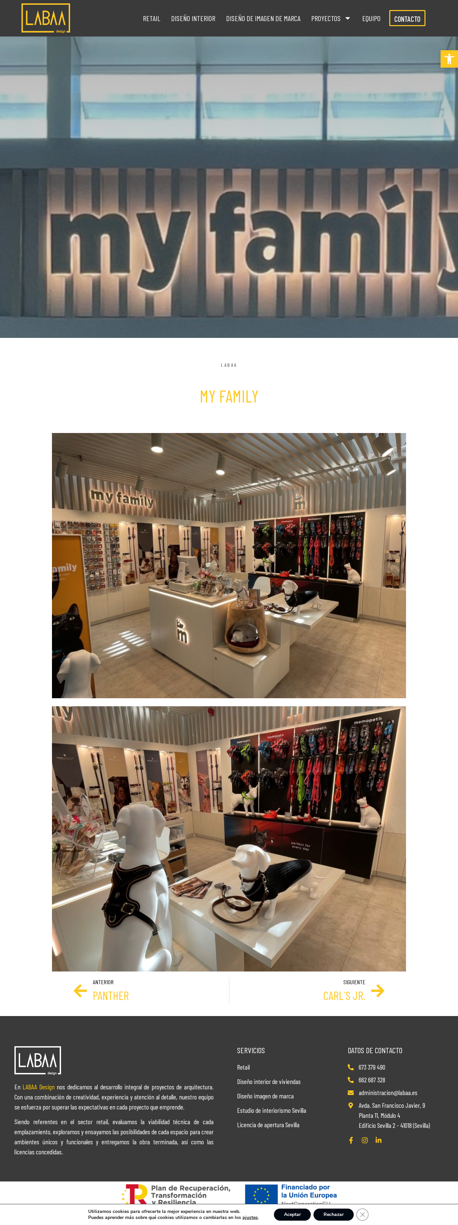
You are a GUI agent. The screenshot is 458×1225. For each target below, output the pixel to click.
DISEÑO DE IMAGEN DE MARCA (263, 18)
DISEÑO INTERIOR (193, 18)
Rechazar (334, 1214)
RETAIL (151, 18)
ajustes (250, 1218)
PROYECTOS (326, 18)
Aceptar (292, 1214)
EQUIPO (371, 18)
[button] (449, 59)
